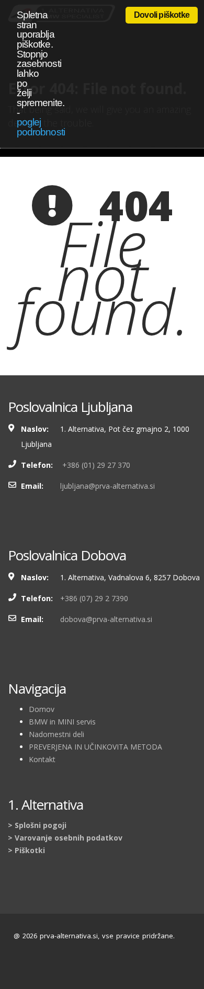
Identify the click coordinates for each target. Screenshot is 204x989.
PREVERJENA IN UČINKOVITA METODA (95, 747)
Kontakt (42, 759)
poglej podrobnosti (41, 127)
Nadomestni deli (56, 734)
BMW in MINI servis (62, 722)
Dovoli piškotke (161, 14)
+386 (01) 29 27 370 (95, 465)
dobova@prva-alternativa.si (106, 619)
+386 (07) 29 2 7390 (94, 598)
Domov (41, 709)
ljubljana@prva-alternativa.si (107, 486)
